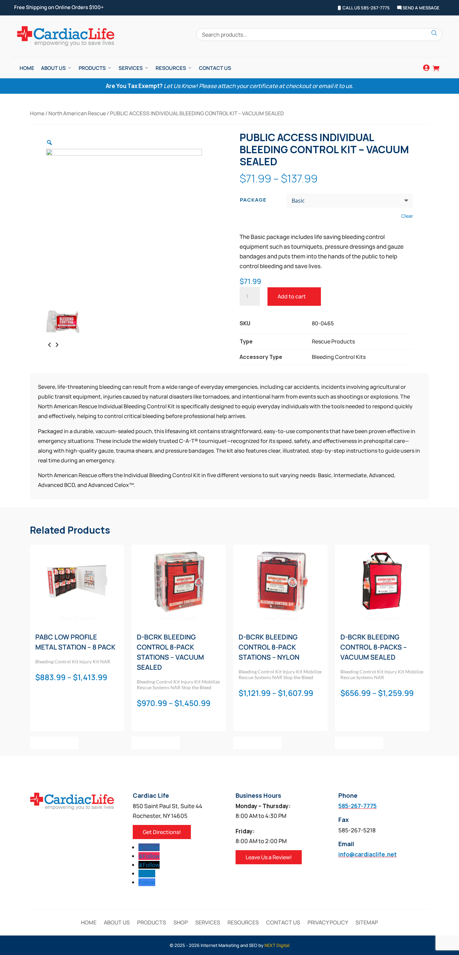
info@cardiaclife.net (367, 854)
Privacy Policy (327, 923)
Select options (54, 742)
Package (253, 199)
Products (92, 68)
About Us (53, 68)
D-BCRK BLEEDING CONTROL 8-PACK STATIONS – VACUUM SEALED (170, 652)
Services (131, 68)
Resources (171, 68)
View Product (77, 618)
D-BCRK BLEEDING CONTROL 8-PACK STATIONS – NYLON (269, 647)
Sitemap (367, 923)
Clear (407, 216)
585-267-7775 (357, 806)
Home (26, 68)
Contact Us (215, 68)
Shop (180, 923)
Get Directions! (162, 832)
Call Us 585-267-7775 (365, 8)
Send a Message (421, 8)
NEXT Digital (276, 945)
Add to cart (292, 296)
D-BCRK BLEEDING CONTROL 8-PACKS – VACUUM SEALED (373, 647)
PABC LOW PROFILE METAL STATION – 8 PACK (75, 642)
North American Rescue (77, 113)
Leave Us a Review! (269, 857)
